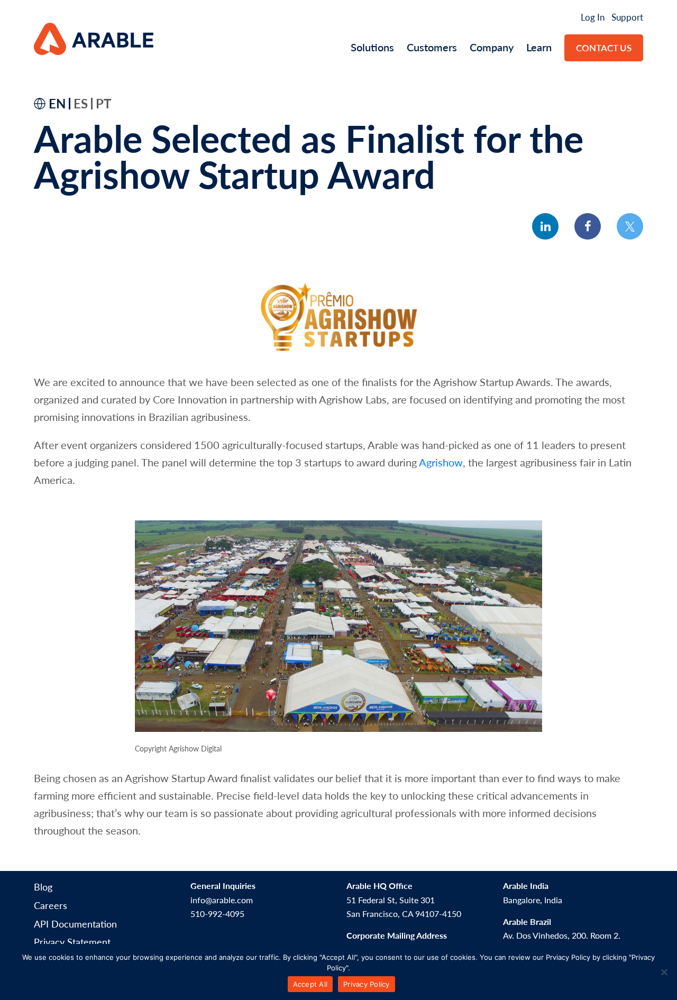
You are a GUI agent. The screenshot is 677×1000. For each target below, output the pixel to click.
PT (103, 103)
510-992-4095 (217, 913)
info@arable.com (221, 900)
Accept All (310, 984)
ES (81, 103)
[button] (545, 226)
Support (627, 17)
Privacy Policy (366, 984)
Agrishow (441, 462)
